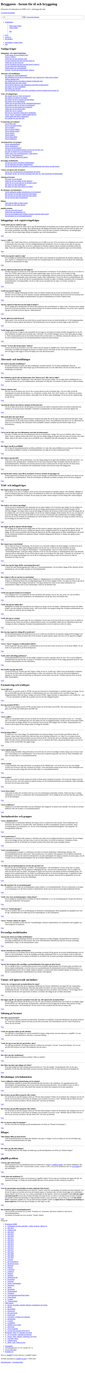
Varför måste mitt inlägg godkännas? (17, 116)
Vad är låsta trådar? (11, 137)
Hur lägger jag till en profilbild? (15, 87)
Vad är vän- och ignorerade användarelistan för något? (22, 172)
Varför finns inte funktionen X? (15, 212)
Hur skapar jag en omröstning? (15, 101)
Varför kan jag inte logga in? (14, 62)
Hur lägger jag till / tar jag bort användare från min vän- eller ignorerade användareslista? (34, 174)
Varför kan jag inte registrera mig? (16, 59)
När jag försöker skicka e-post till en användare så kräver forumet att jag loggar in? (32, 90)
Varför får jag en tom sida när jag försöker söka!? (21, 183)
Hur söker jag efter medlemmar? (15, 185)
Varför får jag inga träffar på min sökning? (18, 181)
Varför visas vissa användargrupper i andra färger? (21, 153)
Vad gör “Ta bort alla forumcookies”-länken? (19, 70)
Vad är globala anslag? (12, 131)
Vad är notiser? (10, 135)
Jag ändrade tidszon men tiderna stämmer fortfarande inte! (24, 81)
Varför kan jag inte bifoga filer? (15, 109)
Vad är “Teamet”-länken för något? (16, 157)
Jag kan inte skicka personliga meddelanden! (19, 163)
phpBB (9, 1355)
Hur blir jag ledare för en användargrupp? (18, 151)
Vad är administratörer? (12, 144)
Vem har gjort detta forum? (13, 210)
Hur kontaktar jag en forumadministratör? (18, 216)
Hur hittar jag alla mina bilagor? (15, 205)
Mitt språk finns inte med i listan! (15, 83)
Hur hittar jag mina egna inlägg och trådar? (19, 186)
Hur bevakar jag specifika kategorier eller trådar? (21, 194)
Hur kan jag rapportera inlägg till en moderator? (20, 113)
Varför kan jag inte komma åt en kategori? (18, 107)
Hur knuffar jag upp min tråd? (15, 118)
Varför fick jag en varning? (13, 111)
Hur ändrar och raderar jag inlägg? (16, 98)
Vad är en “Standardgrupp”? (14, 155)
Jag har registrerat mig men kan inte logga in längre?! (22, 64)
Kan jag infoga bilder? (12, 129)
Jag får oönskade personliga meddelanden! (19, 164)
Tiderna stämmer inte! (12, 79)
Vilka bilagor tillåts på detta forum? (16, 203)
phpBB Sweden (21, 1359)
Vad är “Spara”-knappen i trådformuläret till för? (20, 114)
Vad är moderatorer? (11, 146)
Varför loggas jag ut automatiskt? (15, 68)
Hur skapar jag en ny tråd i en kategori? (18, 96)
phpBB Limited (57, 1164)
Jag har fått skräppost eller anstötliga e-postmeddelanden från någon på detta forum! (32, 166)
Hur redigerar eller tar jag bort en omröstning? (20, 105)
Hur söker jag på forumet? (13, 179)
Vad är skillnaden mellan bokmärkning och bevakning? (23, 192)
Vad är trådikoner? (11, 139)
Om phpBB (75, 1166)
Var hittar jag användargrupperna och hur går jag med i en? (24, 150)
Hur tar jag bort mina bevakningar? (16, 197)
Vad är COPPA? (10, 57)
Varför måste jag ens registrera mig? (16, 55)
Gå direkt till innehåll (8, 13)
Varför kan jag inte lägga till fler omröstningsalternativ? (23, 103)
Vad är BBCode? (10, 124)
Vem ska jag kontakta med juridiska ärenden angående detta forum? (27, 214)
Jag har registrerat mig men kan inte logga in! (19, 61)
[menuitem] (15, 26)
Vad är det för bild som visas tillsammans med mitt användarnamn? (27, 85)
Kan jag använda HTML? (13, 125)
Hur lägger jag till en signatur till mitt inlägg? (19, 99)
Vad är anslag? (10, 133)
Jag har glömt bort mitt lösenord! (15, 66)
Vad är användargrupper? (13, 148)
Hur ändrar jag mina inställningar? (16, 75)
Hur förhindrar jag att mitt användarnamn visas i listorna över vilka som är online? (31, 77)
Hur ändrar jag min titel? (13, 88)
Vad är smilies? (10, 127)
